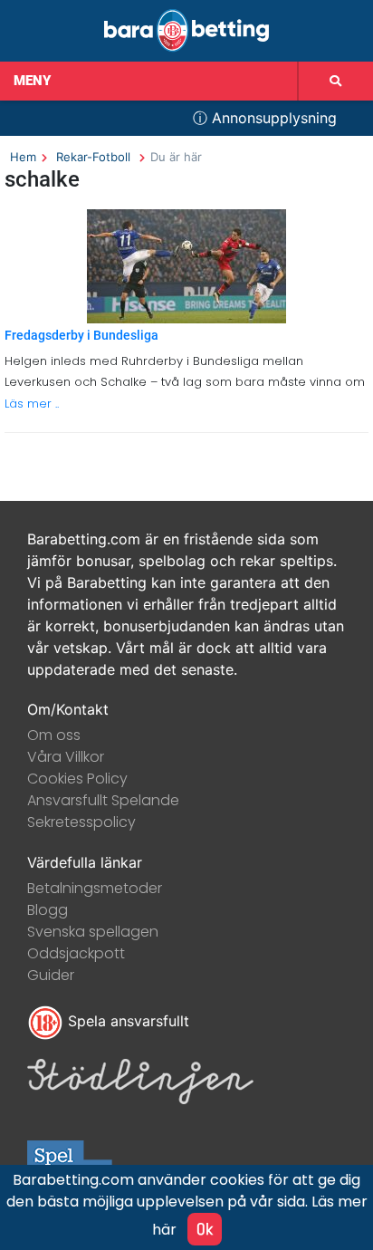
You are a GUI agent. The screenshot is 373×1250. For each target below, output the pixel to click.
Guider (50, 975)
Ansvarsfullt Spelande (103, 800)
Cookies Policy (77, 778)
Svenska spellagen (92, 931)
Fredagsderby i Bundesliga (81, 335)
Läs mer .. (32, 403)
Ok (204, 1228)
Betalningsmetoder (94, 888)
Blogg (47, 909)
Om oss (54, 735)
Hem (23, 156)
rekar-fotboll (93, 156)
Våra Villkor (65, 756)
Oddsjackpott (76, 953)
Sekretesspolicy (81, 822)
